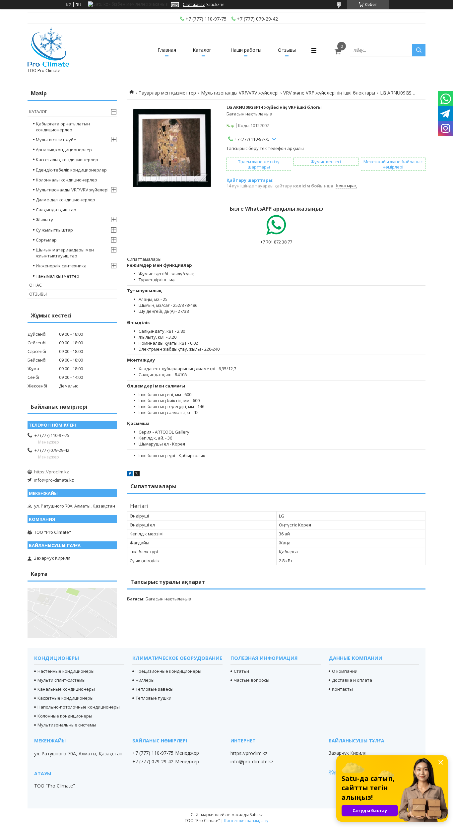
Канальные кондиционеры (66, 689)
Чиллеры (145, 680)
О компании (344, 671)
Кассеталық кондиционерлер (67, 160)
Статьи (241, 671)
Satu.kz (256, 814)
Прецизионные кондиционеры (168, 671)
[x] (137, 475)
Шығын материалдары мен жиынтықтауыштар (65, 253)
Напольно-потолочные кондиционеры (78, 707)
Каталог (202, 50)
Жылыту (44, 220)
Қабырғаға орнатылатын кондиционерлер (63, 127)
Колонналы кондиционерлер (66, 180)
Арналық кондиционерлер (64, 150)
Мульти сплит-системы (61, 680)
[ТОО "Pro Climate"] (48, 47)
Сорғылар (46, 240)
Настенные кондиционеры (66, 671)
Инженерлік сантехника (61, 266)
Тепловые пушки (153, 698)
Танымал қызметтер (57, 276)
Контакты (342, 689)
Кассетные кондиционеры (65, 698)
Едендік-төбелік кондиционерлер (71, 170)
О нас (35, 285)
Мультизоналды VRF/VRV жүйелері (240, 93)
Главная (167, 50)
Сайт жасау (194, 4)
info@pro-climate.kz (54, 480)
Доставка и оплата (352, 680)
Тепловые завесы (154, 689)
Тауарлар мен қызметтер (167, 93)
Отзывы (287, 50)
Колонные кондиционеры (64, 716)
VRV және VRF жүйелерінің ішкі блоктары (329, 93)
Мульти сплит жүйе (56, 140)
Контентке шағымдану (246, 820)
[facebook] (130, 475)
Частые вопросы (251, 680)
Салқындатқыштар (56, 210)
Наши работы (245, 50)
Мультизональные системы (66, 725)
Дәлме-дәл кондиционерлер (65, 200)
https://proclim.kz (51, 471)
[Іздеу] (418, 50)
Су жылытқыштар (54, 230)
